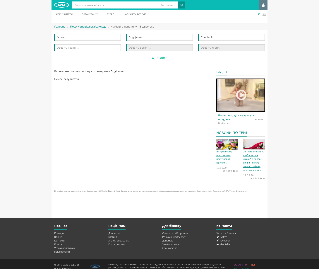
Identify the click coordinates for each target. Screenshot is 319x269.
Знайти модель (170, 244)
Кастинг (112, 237)
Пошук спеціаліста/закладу (88, 26)
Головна (59, 26)
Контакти (59, 240)
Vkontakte (224, 244)
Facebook (224, 240)
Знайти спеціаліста (119, 240)
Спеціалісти (64, 14)
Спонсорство (169, 248)
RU (264, 14)
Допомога (114, 233)
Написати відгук (135, 14)
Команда (59, 233)
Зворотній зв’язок (226, 233)
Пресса (58, 244)
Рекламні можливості (174, 237)
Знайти (162, 57)
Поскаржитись (116, 244)
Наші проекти (62, 251)
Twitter (223, 237)
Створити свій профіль (175, 233)
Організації (90, 14)
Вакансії (58, 237)
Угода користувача (65, 248)
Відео (110, 14)
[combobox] (87, 37)
